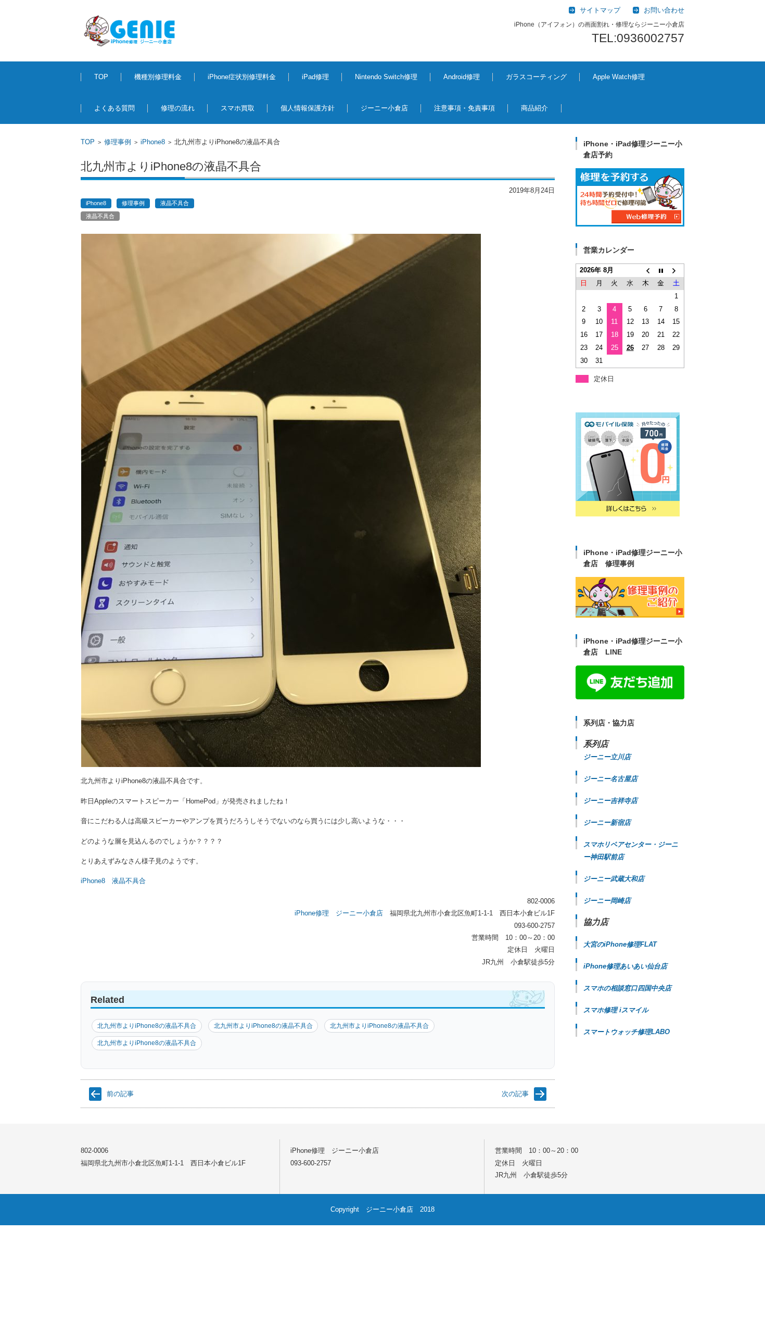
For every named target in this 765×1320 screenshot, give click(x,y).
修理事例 (117, 142)
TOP (101, 77)
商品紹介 (534, 108)
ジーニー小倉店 (384, 108)
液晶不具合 (174, 203)
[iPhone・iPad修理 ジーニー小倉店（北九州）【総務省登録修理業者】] (131, 30)
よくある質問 (114, 108)
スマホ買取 (237, 108)
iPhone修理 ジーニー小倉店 (339, 913)
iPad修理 (315, 77)
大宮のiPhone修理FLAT (620, 944)
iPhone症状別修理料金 (242, 77)
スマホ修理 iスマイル (615, 1010)
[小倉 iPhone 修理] (630, 197)
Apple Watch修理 (619, 77)
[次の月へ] (676, 270)
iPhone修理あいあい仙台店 (625, 966)
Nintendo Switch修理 (386, 77)
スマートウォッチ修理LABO (626, 1032)
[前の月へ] (645, 270)
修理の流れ (178, 108)
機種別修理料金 (158, 77)
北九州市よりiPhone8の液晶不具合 (146, 1025)
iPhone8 (153, 142)
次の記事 (515, 1094)
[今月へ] (661, 270)
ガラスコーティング (536, 77)
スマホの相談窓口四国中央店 (627, 988)
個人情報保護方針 (307, 108)
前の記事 (120, 1094)
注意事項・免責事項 (464, 108)
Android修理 (461, 77)
